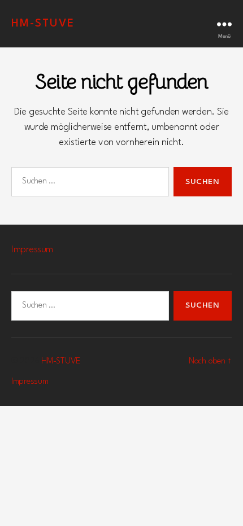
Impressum (32, 250)
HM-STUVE (43, 23)
